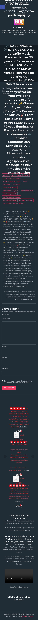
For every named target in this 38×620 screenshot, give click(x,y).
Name (4, 347)
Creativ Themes (27, 616)
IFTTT (25, 181)
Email (4, 357)
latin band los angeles (10, 191)
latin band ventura (9, 200)
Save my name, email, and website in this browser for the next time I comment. (18, 381)
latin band (16, 184)
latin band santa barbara (11, 197)
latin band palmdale (10, 194)
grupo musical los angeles (12, 178)
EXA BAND (19, 27)
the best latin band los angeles (13, 203)
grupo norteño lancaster (11, 181)
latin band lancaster (10, 188)
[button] (2, 7)
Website (5, 368)
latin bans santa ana (25, 200)
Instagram (6, 184)
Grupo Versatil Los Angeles (19, 587)
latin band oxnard (27, 191)
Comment (6, 319)
